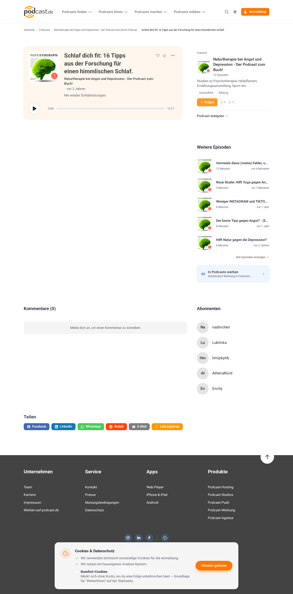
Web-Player (155, 487)
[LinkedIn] (139, 538)
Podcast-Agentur (221, 518)
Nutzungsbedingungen (102, 502)
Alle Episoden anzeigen (250, 257)
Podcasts (44, 29)
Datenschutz (94, 510)
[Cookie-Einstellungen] (165, 538)
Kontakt (91, 487)
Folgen (209, 102)
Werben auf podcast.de (41, 510)
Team (28, 487)
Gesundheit (206, 93)
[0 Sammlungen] (164, 56)
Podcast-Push (218, 502)
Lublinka (219, 342)
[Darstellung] (235, 12)
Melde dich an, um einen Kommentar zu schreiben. (105, 328)
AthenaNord (222, 373)
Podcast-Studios (220, 495)
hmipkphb (220, 358)
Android (152, 502)
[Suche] (226, 11)
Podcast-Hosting (221, 487)
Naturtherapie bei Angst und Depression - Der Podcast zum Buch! (108, 81)
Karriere (30, 495)
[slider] (110, 108)
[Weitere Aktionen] (173, 55)
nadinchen (221, 327)
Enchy (217, 388)
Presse (90, 495)
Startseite (29, 29)
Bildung (223, 93)
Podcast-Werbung (221, 510)
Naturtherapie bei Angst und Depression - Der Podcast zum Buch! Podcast (95, 29)
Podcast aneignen (210, 116)
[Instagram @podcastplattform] (128, 538)
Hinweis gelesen (214, 565)
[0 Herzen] (157, 55)
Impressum (32, 502)
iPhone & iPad (156, 495)
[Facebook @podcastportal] (149, 538)
